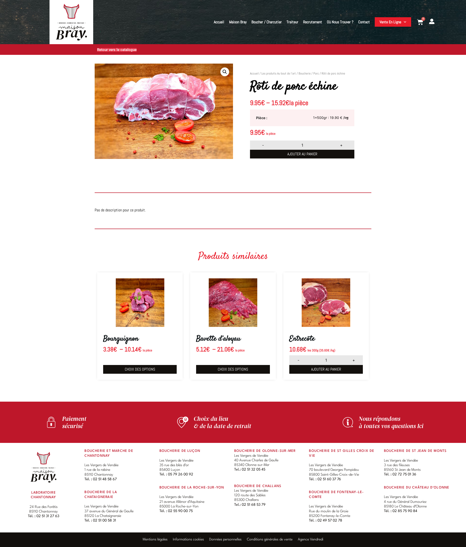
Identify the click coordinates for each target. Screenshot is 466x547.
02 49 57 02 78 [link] (329, 520)
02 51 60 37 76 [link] (329, 479)
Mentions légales (155, 539)
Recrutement (312, 22)
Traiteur (292, 22)
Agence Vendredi (310, 539)
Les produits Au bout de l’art (278, 73)
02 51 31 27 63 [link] (47, 516)
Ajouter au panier (302, 154)
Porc (316, 73)
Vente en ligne (390, 22)
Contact (364, 22)
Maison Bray (238, 22)
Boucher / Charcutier (266, 22)
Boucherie (305, 73)
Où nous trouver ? (340, 22)
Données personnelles (225, 539)
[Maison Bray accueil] (43, 467)
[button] (224, 71)
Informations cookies (188, 539)
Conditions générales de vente (269, 539)
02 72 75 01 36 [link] (404, 474)
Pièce (261, 118)
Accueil (219, 22)
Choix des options (140, 369)
